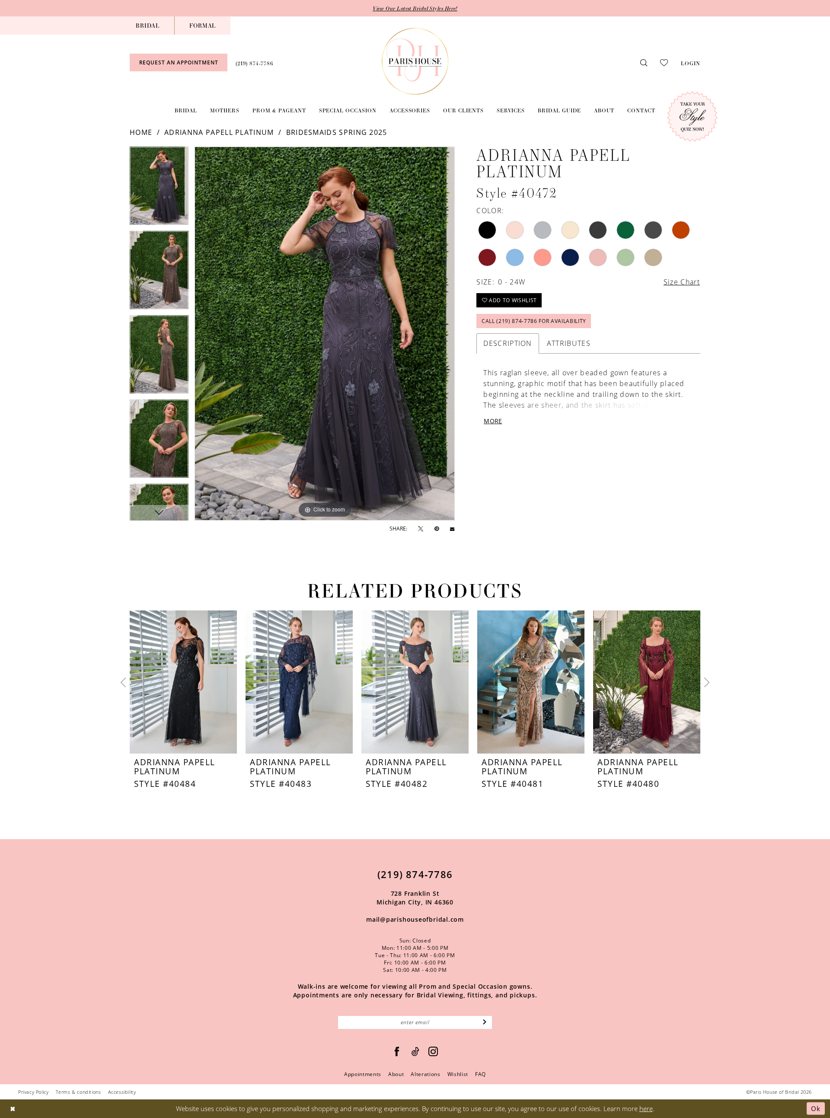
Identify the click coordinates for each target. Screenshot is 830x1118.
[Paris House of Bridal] (415, 61)
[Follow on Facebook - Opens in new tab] (397, 1051)
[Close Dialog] (12, 1108)
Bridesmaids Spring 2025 (336, 132)
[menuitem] (147, 25)
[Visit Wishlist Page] (664, 62)
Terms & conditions (78, 1092)
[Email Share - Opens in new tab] (452, 529)
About (396, 1074)
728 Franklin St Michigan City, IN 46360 (415, 897)
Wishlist (457, 1074)
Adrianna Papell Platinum (219, 132)
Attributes (569, 343)
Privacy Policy (33, 1092)
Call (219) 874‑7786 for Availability (534, 321)
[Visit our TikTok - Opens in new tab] (415, 1051)
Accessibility (122, 1092)
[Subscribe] (485, 1022)
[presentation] (183, 682)
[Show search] (644, 62)
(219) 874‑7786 (415, 874)
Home (141, 132)
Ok (815, 1108)
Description (507, 343)
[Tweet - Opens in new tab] (421, 529)
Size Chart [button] (682, 282)
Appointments (362, 1074)
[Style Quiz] (692, 116)
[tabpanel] (159, 189)
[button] (690, 62)
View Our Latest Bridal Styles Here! (415, 8)
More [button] (493, 421)
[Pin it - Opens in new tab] (436, 529)
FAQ (480, 1074)
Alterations (425, 1074)
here (646, 1108)
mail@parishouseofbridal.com (415, 919)
